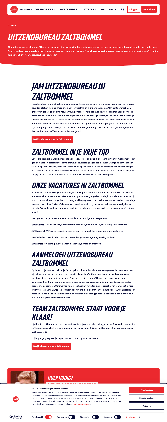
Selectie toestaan (146, 398)
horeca (84, 243)
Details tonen (131, 417)
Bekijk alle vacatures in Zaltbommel (52, 139)
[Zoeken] (122, 9)
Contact (113, 9)
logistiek (62, 231)
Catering (50, 243)
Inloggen (133, 9)
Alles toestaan (147, 390)
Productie (53, 237)
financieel (80, 224)
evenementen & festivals (68, 243)
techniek (111, 237)
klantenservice (119, 224)
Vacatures (26, 9)
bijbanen (75, 115)
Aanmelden (149, 9)
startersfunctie (56, 119)
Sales (49, 224)
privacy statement (82, 404)
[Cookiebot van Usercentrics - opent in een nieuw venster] (16, 417)
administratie (68, 224)
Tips (103, 9)
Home (13, 25)
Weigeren (147, 406)
